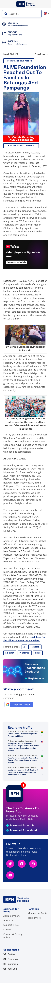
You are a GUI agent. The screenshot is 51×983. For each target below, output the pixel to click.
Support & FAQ (11, 925)
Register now (36, 678)
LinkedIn (9, 653)
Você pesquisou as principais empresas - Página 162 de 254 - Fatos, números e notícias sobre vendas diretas (23, 773)
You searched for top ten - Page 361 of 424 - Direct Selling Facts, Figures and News (23, 735)
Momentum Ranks (37, 913)
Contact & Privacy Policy (12, 936)
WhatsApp (25, 653)
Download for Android (23, 830)
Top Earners (34, 917)
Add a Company (11, 915)
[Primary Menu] (45, 4)
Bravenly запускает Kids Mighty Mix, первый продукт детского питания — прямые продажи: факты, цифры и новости (23, 748)
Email (38, 653)
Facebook (35, 647)
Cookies (7, 929)
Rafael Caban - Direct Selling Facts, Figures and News (22, 761)
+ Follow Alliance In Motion (19, 60)
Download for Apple (22, 825)
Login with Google (21, 704)
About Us (8, 920)
